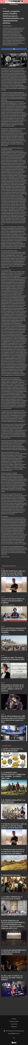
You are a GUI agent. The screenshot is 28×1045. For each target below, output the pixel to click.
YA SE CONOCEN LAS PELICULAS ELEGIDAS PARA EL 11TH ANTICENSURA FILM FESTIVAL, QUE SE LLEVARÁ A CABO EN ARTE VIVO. (13, 925)
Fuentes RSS (14, 1024)
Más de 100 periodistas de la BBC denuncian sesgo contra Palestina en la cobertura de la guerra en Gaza (13, 719)
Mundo (4, 8)
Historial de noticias (14, 1021)
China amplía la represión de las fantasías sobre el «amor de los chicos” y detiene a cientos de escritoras (12, 688)
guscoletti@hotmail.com (14, 1033)
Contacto (14, 1019)
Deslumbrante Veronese (11, 875)
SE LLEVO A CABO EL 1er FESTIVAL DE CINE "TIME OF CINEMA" (12, 978)
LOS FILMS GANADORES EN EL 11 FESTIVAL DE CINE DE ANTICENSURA (13, 952)
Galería (22, 53)
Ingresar (15, 1026)
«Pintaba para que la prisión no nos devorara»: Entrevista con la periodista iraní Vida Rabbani (13, 851)
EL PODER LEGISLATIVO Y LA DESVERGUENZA (13, 801)
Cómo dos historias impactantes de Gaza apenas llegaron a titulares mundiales (13, 630)
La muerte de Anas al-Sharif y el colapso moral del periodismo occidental (12, 601)
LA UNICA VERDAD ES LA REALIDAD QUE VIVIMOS (11, 898)
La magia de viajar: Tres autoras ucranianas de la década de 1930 (12, 658)
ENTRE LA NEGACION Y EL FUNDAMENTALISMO (12, 750)
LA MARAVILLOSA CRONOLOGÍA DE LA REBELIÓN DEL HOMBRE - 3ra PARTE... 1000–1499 (13, 775)
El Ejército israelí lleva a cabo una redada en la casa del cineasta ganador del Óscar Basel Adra (13, 573)
